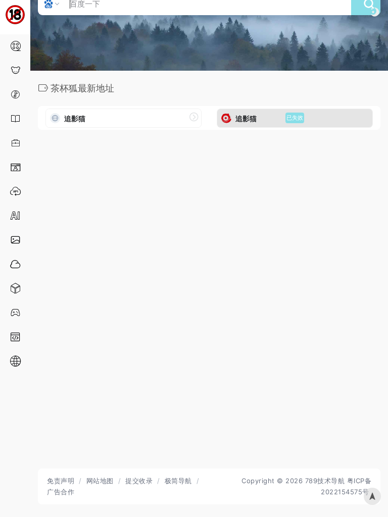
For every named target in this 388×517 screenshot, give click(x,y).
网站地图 (100, 481)
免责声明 (60, 481)
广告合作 (60, 492)
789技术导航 (325, 481)
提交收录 (139, 481)
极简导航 (178, 481)
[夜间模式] (375, 12)
